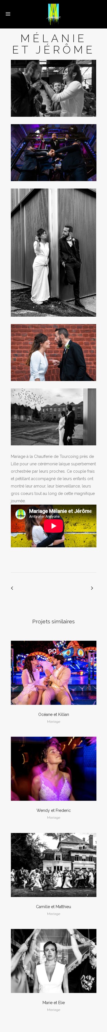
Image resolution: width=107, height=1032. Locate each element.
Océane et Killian (53, 714)
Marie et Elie (54, 1002)
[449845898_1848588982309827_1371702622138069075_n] (53, 449)
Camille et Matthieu (53, 906)
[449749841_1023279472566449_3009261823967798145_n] (53, 320)
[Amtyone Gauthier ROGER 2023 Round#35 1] (53, 185)
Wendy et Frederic (54, 810)
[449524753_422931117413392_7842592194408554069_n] (53, 384)
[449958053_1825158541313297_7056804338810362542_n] (53, 120)
